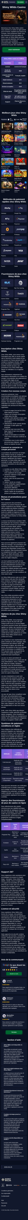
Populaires (4, 119)
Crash (17, 119)
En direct (11, 119)
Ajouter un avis (14, 973)
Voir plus (14, 1032)
